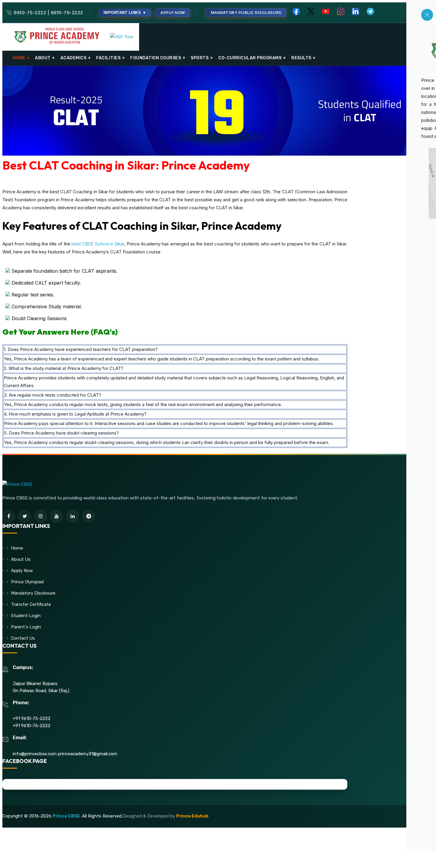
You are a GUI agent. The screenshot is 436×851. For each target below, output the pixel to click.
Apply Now (22, 570)
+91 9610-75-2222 (31, 718)
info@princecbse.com (35, 753)
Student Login (26, 615)
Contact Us (23, 638)
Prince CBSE (66, 816)
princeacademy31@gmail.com (87, 753)
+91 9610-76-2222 (31, 725)
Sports (200, 57)
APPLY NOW (172, 12)
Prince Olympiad (27, 582)
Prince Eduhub (192, 816)
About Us (21, 559)
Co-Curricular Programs (249, 57)
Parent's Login (26, 627)
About (43, 57)
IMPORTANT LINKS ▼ (125, 12)
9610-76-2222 (67, 12)
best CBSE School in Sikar (97, 244)
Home (19, 57)
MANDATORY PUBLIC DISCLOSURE (246, 12)
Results (301, 57)
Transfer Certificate (31, 604)
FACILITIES (108, 57)
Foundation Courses (155, 57)
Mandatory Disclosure (33, 593)
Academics (74, 57)
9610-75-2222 (30, 12)
